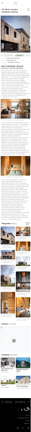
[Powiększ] (15, 34)
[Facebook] (17, 428)
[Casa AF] (8, 379)
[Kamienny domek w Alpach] (23, 362)
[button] (15, 337)
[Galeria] (28, 50)
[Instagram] (23, 428)
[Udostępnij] (28, 9)
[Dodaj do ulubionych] (28, 17)
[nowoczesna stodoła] (15, 3)
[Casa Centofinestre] (23, 380)
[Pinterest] (28, 428)
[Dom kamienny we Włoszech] (8, 362)
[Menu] (28, 3)
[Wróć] (2, 3)
